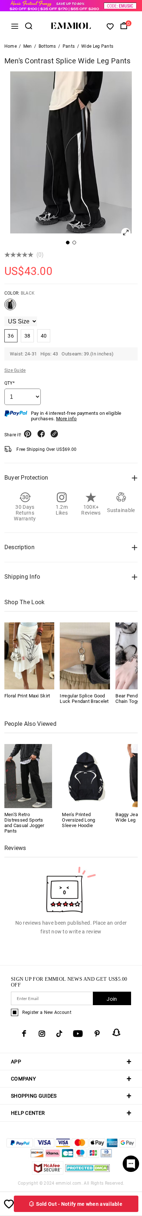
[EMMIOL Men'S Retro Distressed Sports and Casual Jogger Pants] (28, 775)
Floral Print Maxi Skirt (27, 695)
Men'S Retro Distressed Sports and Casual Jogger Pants (24, 823)
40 (44, 336)
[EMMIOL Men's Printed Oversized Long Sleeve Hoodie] (86, 775)
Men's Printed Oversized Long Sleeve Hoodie (78, 820)
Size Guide (15, 370)
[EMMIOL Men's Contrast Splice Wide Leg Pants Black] (10, 307)
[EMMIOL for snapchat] (116, 1032)
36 (11, 336)
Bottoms (47, 46)
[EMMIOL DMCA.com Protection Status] (87, 1172)
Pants (69, 46)
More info (66, 418)
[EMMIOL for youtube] (78, 1034)
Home (10, 46)
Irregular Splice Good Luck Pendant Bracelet (84, 698)
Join (112, 999)
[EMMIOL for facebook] (24, 1034)
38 (27, 336)
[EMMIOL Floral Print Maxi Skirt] (29, 655)
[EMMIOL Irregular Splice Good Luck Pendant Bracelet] (85, 655)
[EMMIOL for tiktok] (59, 1034)
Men (27, 46)
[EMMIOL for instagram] (42, 1034)
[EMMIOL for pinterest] (97, 1034)
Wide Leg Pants (97, 46)
